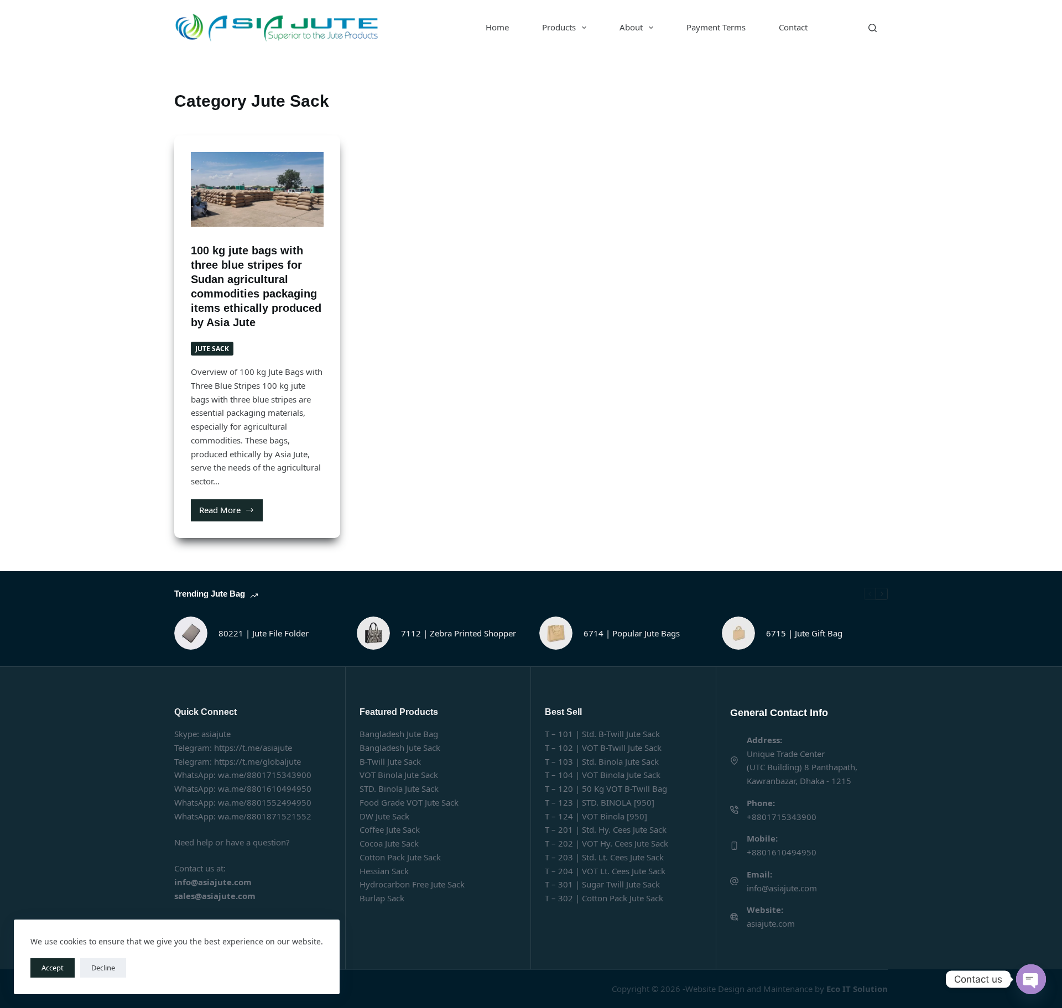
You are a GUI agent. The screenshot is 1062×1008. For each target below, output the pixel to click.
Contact (793, 27)
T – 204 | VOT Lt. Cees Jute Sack (605, 870)
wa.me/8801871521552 (264, 816)
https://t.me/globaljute (257, 761)
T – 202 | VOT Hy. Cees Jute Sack (606, 843)
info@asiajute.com (782, 888)
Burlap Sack (382, 897)
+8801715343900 (781, 816)
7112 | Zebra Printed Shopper (458, 633)
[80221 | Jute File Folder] (190, 633)
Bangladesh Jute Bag (399, 733)
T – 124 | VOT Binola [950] (596, 816)
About (631, 27)
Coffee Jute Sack (390, 829)
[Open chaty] (1031, 979)
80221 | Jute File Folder (263, 633)
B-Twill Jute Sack (390, 761)
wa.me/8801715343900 (264, 774)
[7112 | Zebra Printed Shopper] (373, 633)
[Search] (872, 28)
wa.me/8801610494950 (264, 788)
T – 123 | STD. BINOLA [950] (599, 802)
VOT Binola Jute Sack (399, 774)
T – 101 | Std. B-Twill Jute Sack (602, 733)
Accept (52, 968)
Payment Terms (716, 27)
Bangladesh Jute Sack (400, 747)
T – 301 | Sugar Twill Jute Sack (602, 884)
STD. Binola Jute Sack (399, 788)
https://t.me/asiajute (253, 747)
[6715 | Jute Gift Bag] (738, 633)
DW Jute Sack (384, 816)
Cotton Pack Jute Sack (400, 857)
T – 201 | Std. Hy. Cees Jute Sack (606, 829)
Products (559, 27)
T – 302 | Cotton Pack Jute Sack (604, 897)
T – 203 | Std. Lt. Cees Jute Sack (604, 857)
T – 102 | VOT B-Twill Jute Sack (603, 747)
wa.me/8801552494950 (264, 802)
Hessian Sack (384, 870)
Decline (103, 968)
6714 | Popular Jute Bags (632, 633)
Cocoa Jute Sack (389, 843)
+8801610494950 (781, 852)
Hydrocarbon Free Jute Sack (412, 884)
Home (497, 27)
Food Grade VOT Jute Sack (409, 802)
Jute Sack (212, 348)
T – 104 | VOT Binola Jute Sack (602, 774)
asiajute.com (771, 923)
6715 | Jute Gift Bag (804, 633)
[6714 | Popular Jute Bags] (555, 633)
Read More (231, 512)
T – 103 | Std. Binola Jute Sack (602, 761)
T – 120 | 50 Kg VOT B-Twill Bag (606, 788)
